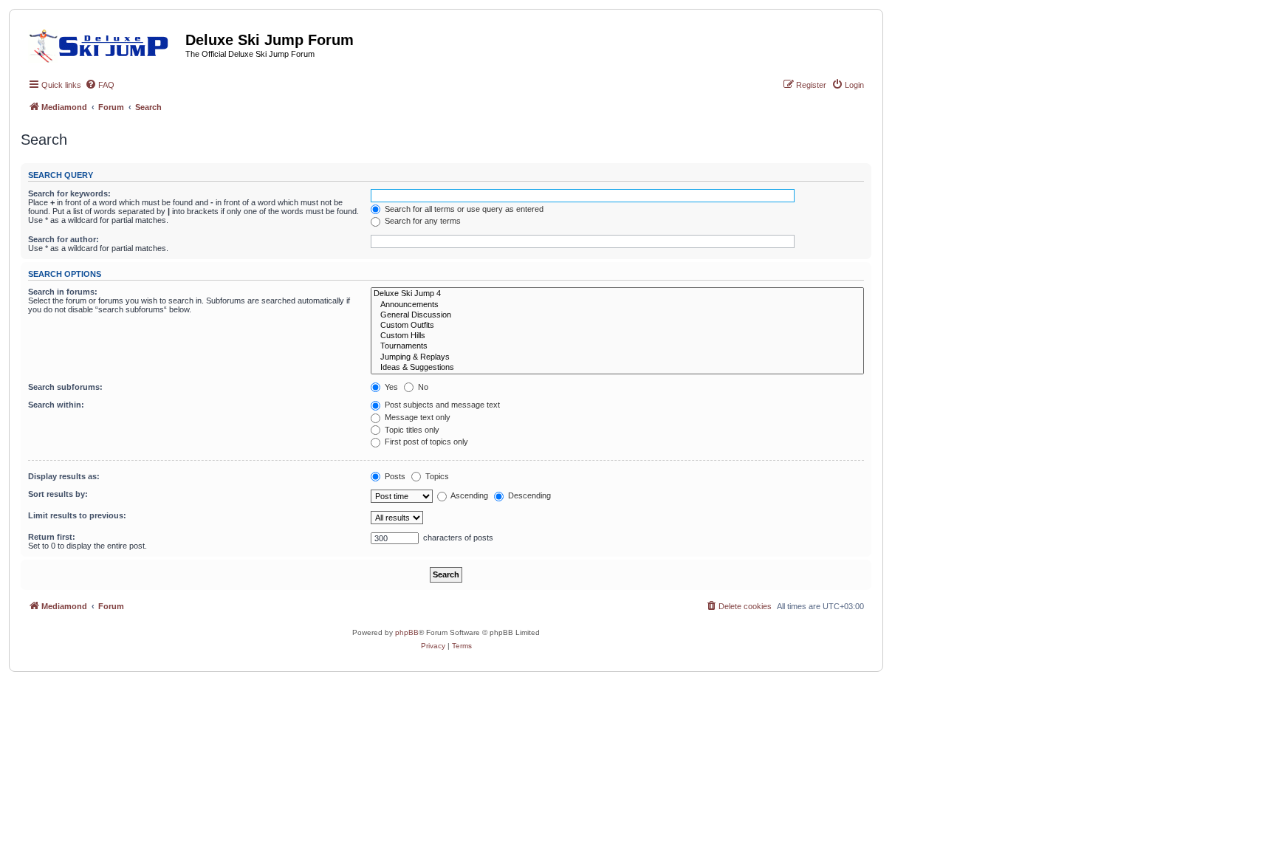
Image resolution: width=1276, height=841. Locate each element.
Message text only (416, 417)
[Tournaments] (617, 346)
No (422, 386)
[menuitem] (99, 85)
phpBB (407, 632)
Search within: (56, 404)
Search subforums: (65, 386)
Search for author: (63, 239)
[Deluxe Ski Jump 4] (617, 294)
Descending (528, 495)
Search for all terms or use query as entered (463, 209)
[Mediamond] (103, 43)
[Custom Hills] (617, 336)
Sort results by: (58, 494)
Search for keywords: (69, 193)
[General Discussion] (617, 315)
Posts (394, 476)
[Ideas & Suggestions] (617, 368)
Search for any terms (422, 220)
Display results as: (64, 476)
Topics (436, 476)
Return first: (51, 536)
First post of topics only (425, 441)
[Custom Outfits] (617, 325)
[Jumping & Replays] (617, 357)
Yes (390, 386)
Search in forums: (62, 291)
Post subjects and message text (441, 404)
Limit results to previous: (77, 515)
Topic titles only (411, 429)
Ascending (468, 495)
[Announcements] (617, 305)
